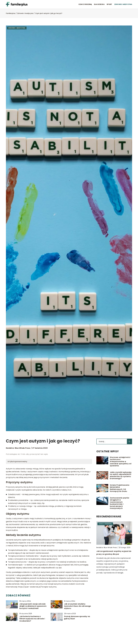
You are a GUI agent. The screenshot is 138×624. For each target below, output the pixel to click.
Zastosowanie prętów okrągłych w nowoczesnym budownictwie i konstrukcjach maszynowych (119, 503)
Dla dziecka (99, 4)
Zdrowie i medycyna (123, 4)
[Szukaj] (129, 441)
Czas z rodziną (85, 4)
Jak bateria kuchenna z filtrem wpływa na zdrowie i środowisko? (32, 618)
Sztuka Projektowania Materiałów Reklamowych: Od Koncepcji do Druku (119, 488)
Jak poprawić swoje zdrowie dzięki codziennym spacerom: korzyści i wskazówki (33, 606)
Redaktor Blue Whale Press (18, 448)
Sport (109, 4)
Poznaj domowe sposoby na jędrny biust (77, 617)
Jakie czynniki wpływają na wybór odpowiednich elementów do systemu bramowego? (120, 475)
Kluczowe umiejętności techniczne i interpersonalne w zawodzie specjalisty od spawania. (120, 461)
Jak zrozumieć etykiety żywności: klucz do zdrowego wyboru (77, 606)
